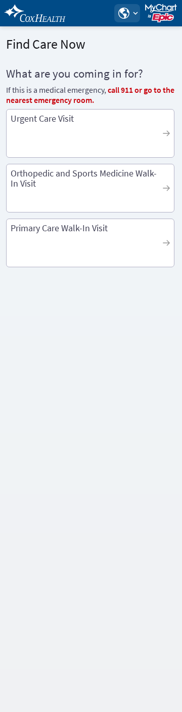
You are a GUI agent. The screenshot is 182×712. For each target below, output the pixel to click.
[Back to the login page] (35, 13)
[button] (127, 13)
